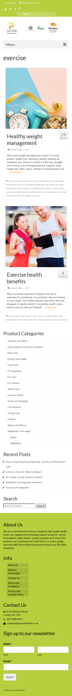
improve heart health (25, 320)
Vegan (13, 437)
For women (14, 383)
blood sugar (20, 316)
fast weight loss (46, 181)
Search (41, 505)
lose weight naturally (21, 188)
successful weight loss (51, 192)
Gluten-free (14, 389)
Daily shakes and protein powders (25, 347)
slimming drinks (36, 192)
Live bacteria (14, 407)
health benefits (51, 316)
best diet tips (13, 181)
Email (8, 661)
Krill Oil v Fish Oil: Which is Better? (24, 472)
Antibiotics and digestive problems (24, 482)
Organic (12, 419)
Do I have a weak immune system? (24, 477)
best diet (11, 316)
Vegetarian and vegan (19, 431)
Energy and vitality (17, 359)
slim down (26, 192)
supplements (62, 320)
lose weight (50, 185)
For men (12, 377)
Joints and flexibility (18, 401)
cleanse (29, 316)
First (6, 655)
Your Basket (30, 3)
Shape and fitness (17, 425)
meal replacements (37, 188)
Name (8, 644)
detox (35, 316)
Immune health (15, 395)
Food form (13, 365)
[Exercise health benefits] (36, 236)
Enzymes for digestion (17, 487)
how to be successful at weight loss (31, 185)
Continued (15, 172)
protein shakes (58, 188)
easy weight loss (25, 181)
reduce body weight (13, 192)
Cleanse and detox (17, 341)
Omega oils (14, 413)
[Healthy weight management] (36, 98)
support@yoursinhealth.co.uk (22, 623)
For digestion (14, 371)
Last (40, 655)
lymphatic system (50, 320)
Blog (20, 150)
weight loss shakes (32, 196)
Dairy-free (13, 353)
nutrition (48, 188)
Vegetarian (15, 443)
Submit (9, 677)
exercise (35, 181)
